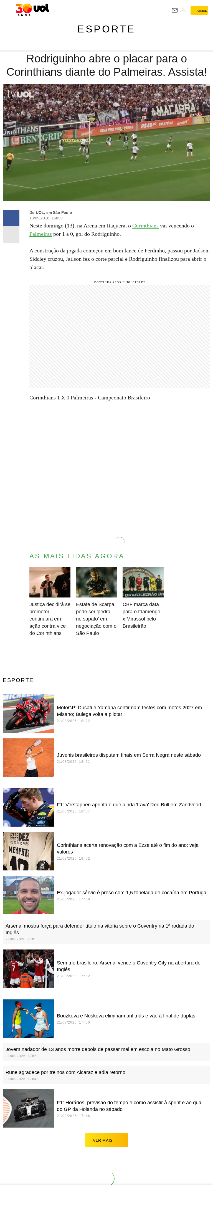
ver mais (103, 1140)
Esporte (106, 29)
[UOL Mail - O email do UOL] (174, 10)
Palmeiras (40, 234)
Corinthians (145, 225)
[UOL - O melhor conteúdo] (32, 10)
